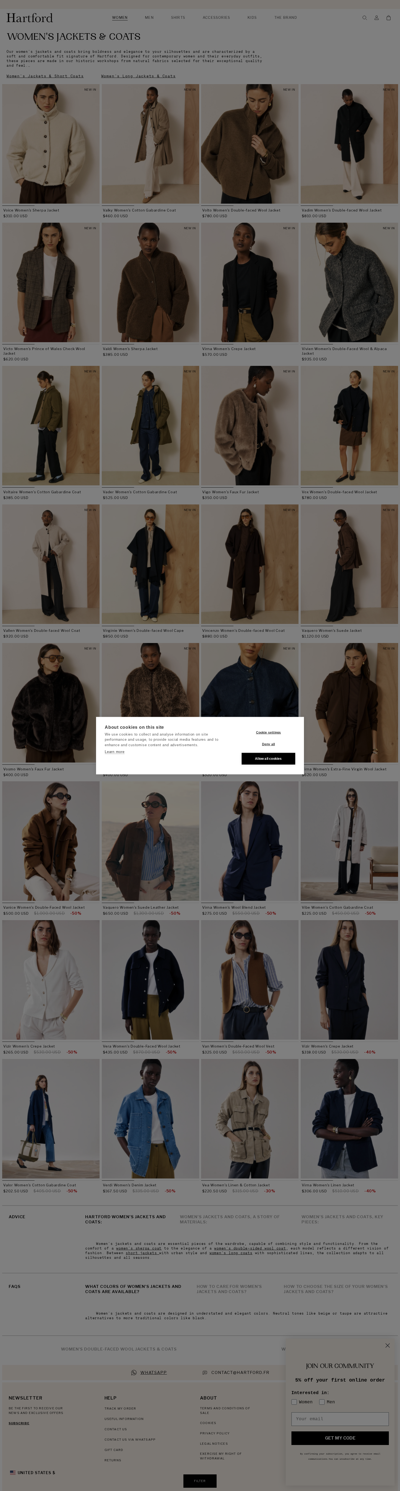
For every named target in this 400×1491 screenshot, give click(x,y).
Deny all (268, 744)
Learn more (115, 752)
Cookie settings (268, 732)
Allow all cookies (268, 759)
